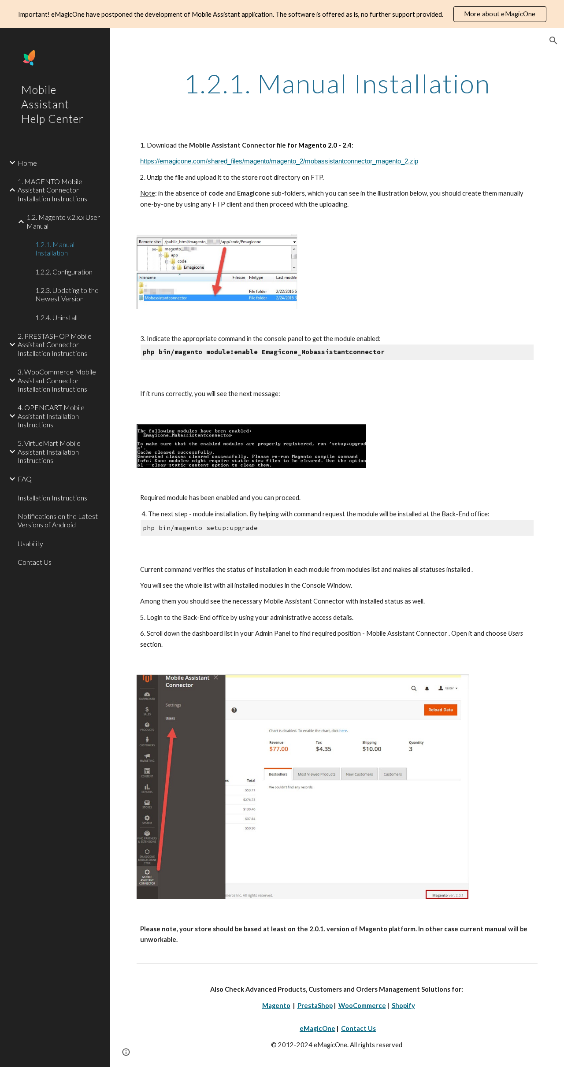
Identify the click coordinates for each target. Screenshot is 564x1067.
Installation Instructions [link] (52, 497)
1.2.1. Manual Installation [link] (54, 248)
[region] (282, 14)
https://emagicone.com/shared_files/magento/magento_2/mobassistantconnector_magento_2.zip (279, 161)
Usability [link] (30, 543)
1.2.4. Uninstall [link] (56, 317)
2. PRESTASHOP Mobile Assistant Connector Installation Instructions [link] (55, 344)
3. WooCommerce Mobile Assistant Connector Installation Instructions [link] (57, 380)
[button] (553, 40)
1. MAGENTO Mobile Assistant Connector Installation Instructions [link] (52, 190)
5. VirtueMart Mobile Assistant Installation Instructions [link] (49, 451)
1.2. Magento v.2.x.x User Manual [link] (63, 221)
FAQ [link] (25, 478)
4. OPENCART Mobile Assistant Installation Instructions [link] (51, 416)
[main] (337, 83)
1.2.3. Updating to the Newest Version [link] (67, 294)
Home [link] (27, 163)
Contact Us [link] (35, 562)
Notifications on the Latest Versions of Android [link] (58, 520)
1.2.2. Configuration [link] (64, 271)
